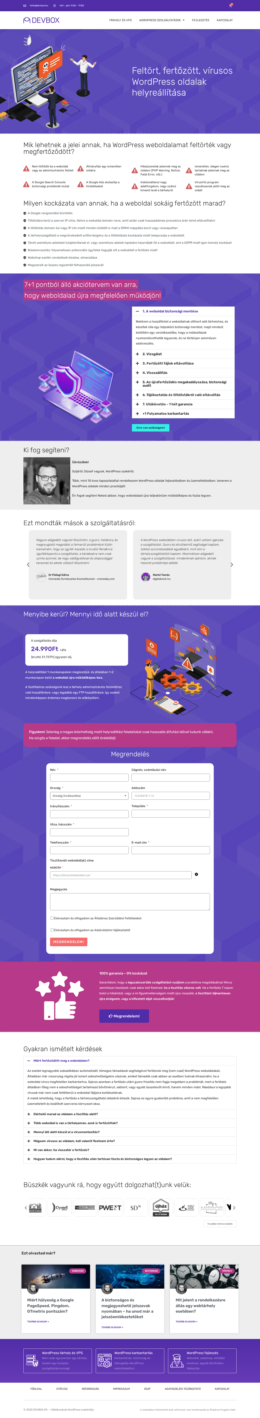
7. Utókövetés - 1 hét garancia (167, 404)
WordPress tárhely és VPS (62, 1353)
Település (138, 806)
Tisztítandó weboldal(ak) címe (72, 860)
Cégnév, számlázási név (149, 770)
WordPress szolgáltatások (160, 20)
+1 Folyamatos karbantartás (166, 413)
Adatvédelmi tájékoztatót (112, 930)
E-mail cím (139, 842)
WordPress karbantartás (133, 1353)
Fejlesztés (200, 20)
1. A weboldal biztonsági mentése (170, 311)
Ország (55, 788)
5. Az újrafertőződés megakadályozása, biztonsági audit (185, 384)
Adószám (138, 788)
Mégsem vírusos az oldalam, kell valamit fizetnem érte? (74, 1141)
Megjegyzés (58, 889)
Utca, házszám (61, 824)
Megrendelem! (68, 942)
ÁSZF (147, 1389)
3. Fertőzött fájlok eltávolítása (168, 363)
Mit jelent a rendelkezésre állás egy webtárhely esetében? (200, 1306)
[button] (183, 311)
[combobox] (89, 796)
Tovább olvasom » (38, 1321)
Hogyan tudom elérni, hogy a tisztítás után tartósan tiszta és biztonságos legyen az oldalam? (102, 1159)
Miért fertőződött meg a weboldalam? (61, 1060)
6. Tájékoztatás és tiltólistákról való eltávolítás (181, 395)
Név (53, 770)
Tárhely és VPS (120, 20)
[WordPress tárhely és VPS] (32, 1361)
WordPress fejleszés (202, 1353)
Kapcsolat (225, 20)
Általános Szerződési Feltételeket (117, 918)
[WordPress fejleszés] (177, 1361)
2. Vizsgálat (152, 354)
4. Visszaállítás (155, 373)
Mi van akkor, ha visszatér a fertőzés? (61, 1150)
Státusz (62, 1389)
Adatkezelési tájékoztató (183, 1389)
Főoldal (36, 1389)
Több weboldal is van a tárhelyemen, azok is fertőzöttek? (75, 1123)
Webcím (55, 867)
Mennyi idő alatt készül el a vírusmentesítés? (66, 1132)
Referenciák (90, 1389)
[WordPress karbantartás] (105, 1361)
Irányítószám (59, 806)
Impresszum (121, 1389)
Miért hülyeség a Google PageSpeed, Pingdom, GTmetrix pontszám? (50, 1306)
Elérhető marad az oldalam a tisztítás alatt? (65, 1114)
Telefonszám (59, 842)
